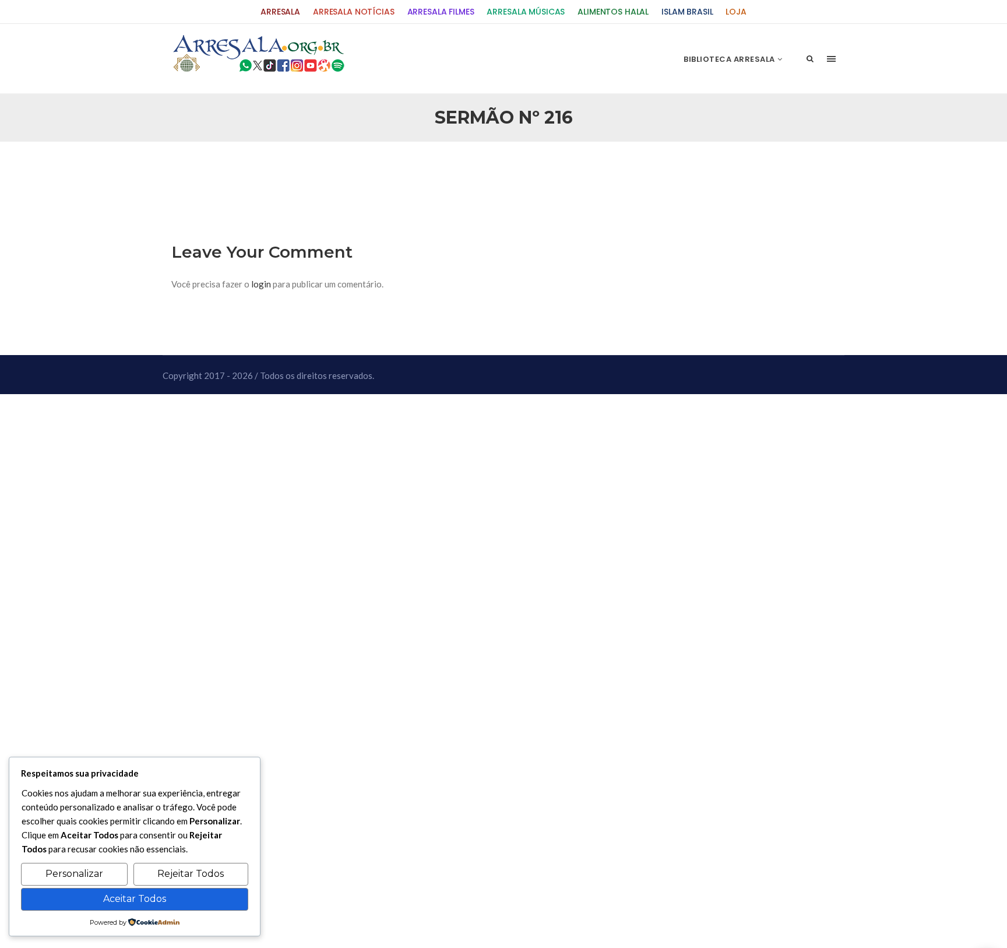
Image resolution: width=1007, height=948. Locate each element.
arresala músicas (526, 12)
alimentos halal (613, 12)
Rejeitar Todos (190, 873)
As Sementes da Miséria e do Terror (282, 170)
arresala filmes (440, 12)
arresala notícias (354, 12)
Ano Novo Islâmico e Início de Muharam (619, 170)
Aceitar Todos (134, 898)
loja (736, 12)
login (261, 284)
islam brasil (687, 12)
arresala (280, 12)
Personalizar (74, 873)
